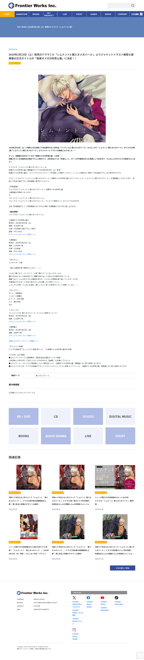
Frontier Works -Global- (90, 604)
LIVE (65, 14)
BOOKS (36, 14)
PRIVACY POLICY (39, 599)
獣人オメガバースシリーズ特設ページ (24, 341)
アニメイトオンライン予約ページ (23, 234)
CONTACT (20, 606)
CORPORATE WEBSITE (41, 609)
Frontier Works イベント (77, 621)
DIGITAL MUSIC (120, 416)
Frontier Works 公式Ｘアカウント (77, 604)
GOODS (88, 416)
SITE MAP (37, 606)
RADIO (108, 14)
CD (56, 416)
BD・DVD (23, 416)
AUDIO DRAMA (55, 436)
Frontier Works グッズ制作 (78, 612)
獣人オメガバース (42, 375)
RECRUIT (20, 603)
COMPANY (122, 14)
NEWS (7, 14)
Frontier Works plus (105, 608)
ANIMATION (21, 14)
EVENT (79, 14)
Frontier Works (104, 602)
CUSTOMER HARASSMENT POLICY (45, 603)
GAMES (93, 14)
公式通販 (135, 14)
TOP (18, 27)
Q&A (18, 609)
